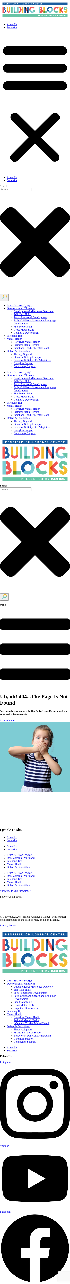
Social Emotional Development (30, 317)
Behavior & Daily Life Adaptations (32, 360)
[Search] (4, 297)
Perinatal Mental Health (26, 344)
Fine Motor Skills (23, 326)
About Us (12, 24)
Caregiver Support (23, 363)
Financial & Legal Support (28, 357)
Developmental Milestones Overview (34, 311)
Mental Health (14, 338)
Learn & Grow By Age (19, 305)
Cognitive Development (26, 332)
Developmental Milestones (21, 308)
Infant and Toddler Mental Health (31, 348)
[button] (35, 102)
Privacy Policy (8, 925)
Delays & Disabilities (18, 351)
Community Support (25, 366)
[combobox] (15, 189)
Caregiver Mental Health (27, 341)
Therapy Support (23, 354)
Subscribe (12, 27)
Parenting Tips (14, 335)
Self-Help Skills (22, 314)
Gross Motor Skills (24, 329)
